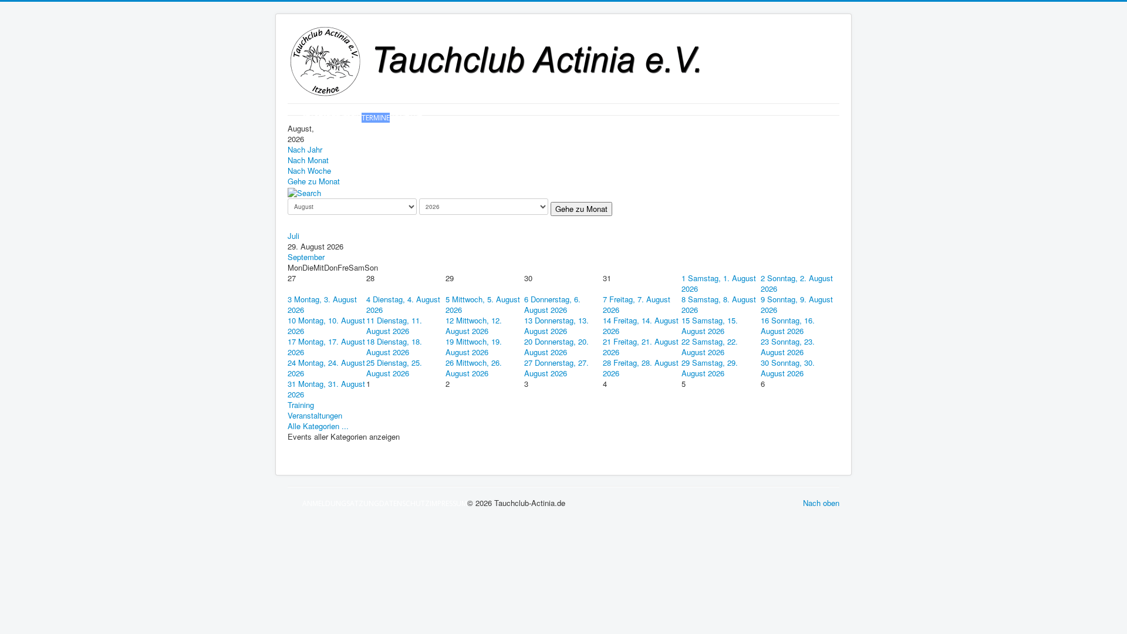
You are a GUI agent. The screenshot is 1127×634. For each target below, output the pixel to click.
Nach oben (821, 502)
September (306, 256)
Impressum (448, 503)
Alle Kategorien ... (318, 425)
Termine (376, 118)
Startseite (320, 118)
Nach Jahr (305, 149)
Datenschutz (404, 503)
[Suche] (304, 191)
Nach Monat (308, 160)
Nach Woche (309, 170)
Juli (293, 235)
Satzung (362, 503)
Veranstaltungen (315, 415)
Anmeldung (324, 503)
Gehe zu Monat (314, 181)
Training (301, 404)
